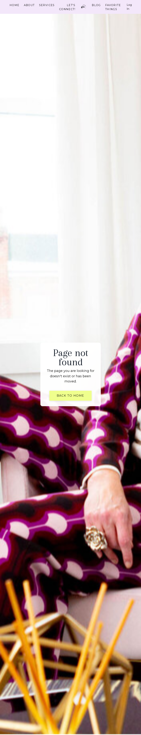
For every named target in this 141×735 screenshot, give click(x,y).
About (29, 5)
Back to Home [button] (70, 395)
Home (14, 5)
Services (47, 5)
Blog (96, 5)
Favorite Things (113, 7)
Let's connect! (67, 7)
